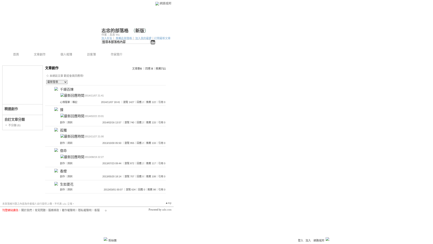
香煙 (63, 171)
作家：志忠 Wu (110, 34)
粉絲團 (112, 240)
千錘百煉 (67, 89)
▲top (168, 202)
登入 (300, 240)
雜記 (74, 102)
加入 (308, 240)
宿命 (63, 150)
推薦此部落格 (124, 38)
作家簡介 (116, 54)
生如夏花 (67, 184)
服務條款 (53, 210)
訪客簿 (91, 54)
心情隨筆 (65, 102)
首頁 (16, 54)
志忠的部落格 (115, 30)
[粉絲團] (105, 239)
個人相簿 (66, 54)
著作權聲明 (68, 210)
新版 (139, 30)
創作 (62, 122)
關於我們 (26, 210)
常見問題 (40, 210)
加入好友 (106, 38)
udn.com (166, 209)
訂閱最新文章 (162, 38)
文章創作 (40, 54)
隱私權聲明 (85, 210)
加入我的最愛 (143, 38)
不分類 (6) (14, 125)
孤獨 (63, 130)
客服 (97, 210)
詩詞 (69, 122)
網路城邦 (165, 3)
